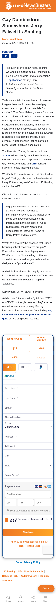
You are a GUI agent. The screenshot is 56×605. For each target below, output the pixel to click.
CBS (34, 163)
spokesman (16, 80)
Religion (44, 576)
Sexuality (7, 580)
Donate (46, 588)
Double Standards (33, 571)
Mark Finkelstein (12, 39)
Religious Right (10, 576)
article (6, 155)
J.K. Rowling (9, 571)
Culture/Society (29, 576)
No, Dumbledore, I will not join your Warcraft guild (27, 314)
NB (20, 571)
